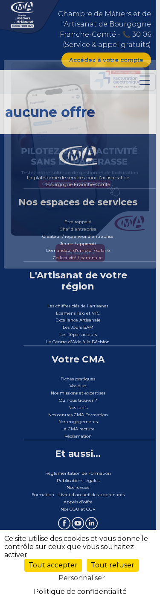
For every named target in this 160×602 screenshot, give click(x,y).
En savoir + (80, 270)
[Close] (151, 69)
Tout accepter (53, 565)
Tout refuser (112, 565)
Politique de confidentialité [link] (80, 591)
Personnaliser (81, 578)
